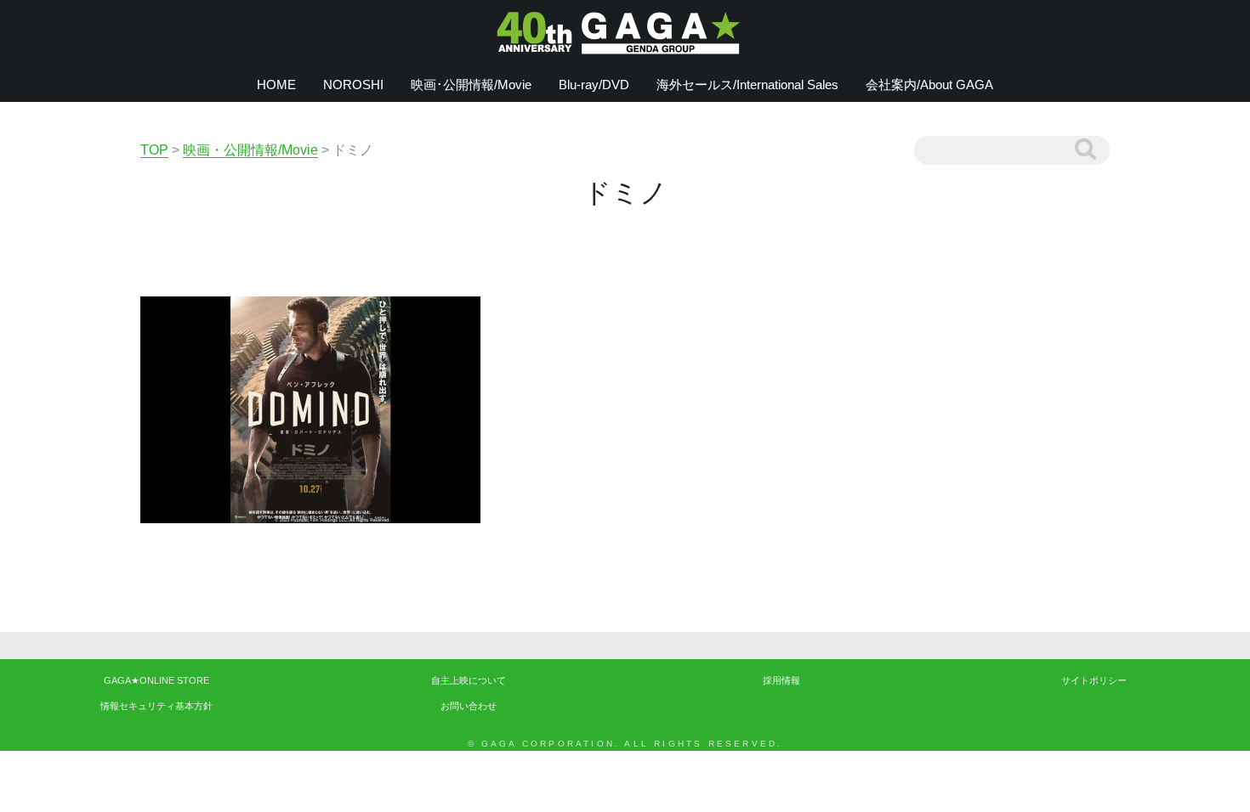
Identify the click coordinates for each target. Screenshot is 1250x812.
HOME (276, 84)
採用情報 (781, 680)
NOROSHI (353, 84)
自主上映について (468, 680)
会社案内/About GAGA (929, 84)
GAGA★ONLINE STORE (156, 680)
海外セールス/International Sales (747, 84)
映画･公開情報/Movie (471, 84)
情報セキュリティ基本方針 (156, 706)
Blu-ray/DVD (594, 84)
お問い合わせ (468, 706)
